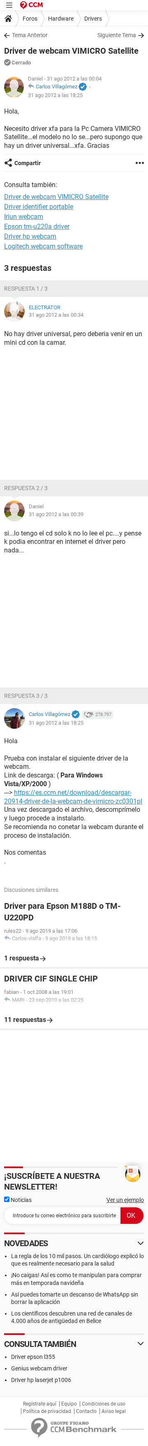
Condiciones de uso (103, 1404)
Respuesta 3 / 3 (26, 695)
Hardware (61, 18)
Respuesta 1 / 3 (26, 288)
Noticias (20, 1200)
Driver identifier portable (38, 207)
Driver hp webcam (30, 236)
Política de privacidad (47, 1411)
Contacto (86, 1411)
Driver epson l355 (33, 1357)
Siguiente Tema (116, 35)
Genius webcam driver (39, 1368)
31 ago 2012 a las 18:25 (55, 95)
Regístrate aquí (39, 1404)
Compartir (27, 163)
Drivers (93, 18)
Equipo (69, 1404)
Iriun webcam (23, 216)
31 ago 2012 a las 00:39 (56, 514)
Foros (30, 18)
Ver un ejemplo (125, 1200)
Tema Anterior (30, 35)
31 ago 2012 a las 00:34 (56, 315)
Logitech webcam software (43, 246)
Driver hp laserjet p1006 (41, 1380)
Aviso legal (114, 1411)
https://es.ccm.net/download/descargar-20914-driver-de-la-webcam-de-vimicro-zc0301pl (73, 797)
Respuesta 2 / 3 (26, 488)
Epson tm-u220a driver (36, 226)
